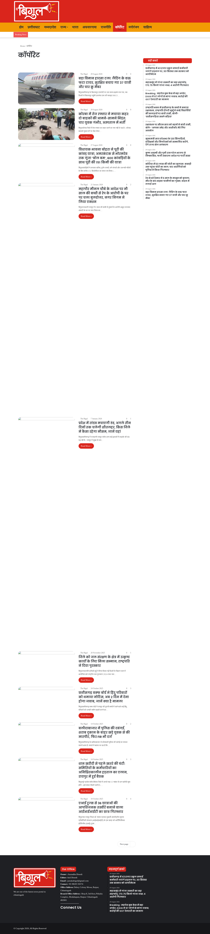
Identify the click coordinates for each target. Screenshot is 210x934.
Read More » (86, 101)
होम (20, 27)
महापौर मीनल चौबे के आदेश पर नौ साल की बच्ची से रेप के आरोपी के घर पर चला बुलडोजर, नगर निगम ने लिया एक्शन (103, 195)
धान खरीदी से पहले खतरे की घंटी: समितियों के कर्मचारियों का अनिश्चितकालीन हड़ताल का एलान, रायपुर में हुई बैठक (103, 770)
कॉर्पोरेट (119, 27)
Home (22, 46)
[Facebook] (62, 916)
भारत (75, 27)
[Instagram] (73, 916)
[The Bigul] (37, 11)
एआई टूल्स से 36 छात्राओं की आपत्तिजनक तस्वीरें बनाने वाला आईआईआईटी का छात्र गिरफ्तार (101, 807)
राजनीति (106, 27)
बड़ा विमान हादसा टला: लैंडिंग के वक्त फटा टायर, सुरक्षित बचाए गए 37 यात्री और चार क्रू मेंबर (105, 82)
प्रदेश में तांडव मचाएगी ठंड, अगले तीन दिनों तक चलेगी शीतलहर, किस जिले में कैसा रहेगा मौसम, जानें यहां (105, 427)
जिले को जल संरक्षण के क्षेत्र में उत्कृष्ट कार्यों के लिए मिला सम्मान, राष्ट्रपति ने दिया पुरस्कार (104, 661)
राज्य (63, 27)
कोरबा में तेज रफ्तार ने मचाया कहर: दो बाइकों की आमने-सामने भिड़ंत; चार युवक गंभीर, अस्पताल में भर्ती (104, 118)
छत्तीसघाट (34, 27)
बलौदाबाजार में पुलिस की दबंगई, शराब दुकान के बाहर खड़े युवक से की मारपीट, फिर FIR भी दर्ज (104, 732)
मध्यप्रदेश (50, 27)
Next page (124, 844)
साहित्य (147, 27)
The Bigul (84, 74)
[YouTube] (69, 916)
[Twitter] (66, 916)
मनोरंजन (134, 27)
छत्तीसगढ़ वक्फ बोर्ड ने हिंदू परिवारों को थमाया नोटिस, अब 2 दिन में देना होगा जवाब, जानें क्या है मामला (104, 697)
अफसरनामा (90, 27)
